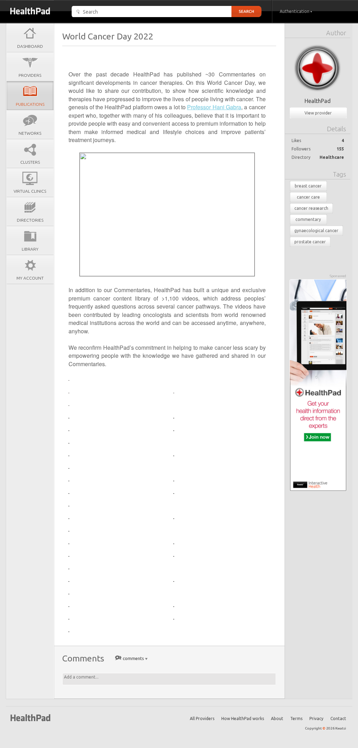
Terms (296, 718)
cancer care (308, 197)
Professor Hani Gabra (214, 107)
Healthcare (332, 157)
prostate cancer (310, 241)
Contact (338, 718)
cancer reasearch (311, 208)
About (277, 718)
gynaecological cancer (316, 230)
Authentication (295, 11)
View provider (318, 113)
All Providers (202, 718)
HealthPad (318, 101)
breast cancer (308, 186)
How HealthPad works (242, 718)
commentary (308, 219)
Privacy (316, 718)
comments (133, 658)
